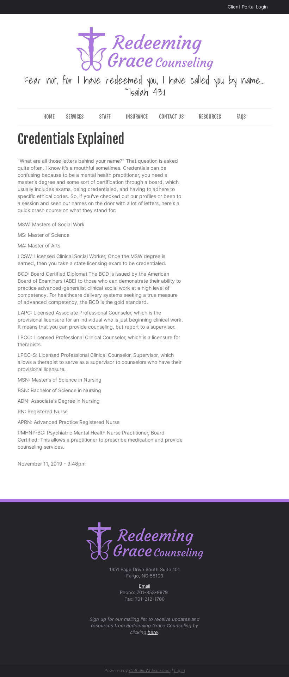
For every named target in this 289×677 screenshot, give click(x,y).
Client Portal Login (248, 7)
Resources (210, 117)
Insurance (137, 117)
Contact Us (171, 117)
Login (179, 670)
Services (75, 117)
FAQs (241, 117)
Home (49, 117)
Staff (105, 117)
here (153, 632)
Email (144, 586)
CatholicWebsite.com (150, 670)
